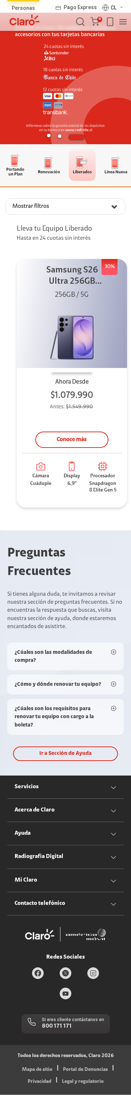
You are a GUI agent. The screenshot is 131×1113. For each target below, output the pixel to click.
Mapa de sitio (37, 1069)
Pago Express (80, 7)
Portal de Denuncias (85, 1069)
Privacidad (39, 1081)
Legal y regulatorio (83, 1081)
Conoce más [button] (72, 439)
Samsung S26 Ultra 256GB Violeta (72, 276)
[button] (96, 22)
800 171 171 (57, 1026)
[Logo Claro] (24, 20)
